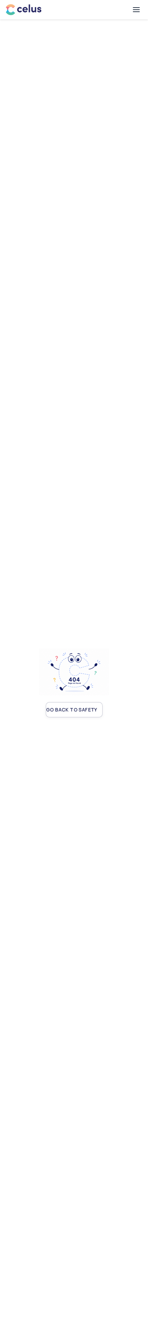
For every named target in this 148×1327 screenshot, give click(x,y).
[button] (136, 9)
